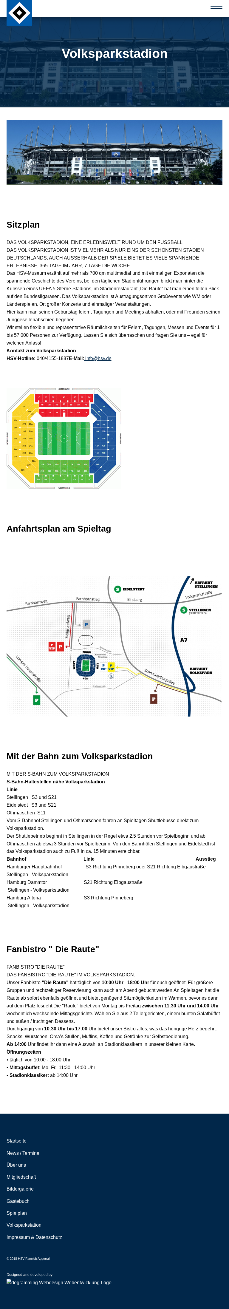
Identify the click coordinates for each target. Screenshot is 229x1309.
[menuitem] (115, 1141)
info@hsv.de (98, 358)
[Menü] (216, 8)
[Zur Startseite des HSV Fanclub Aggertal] (19, 13)
